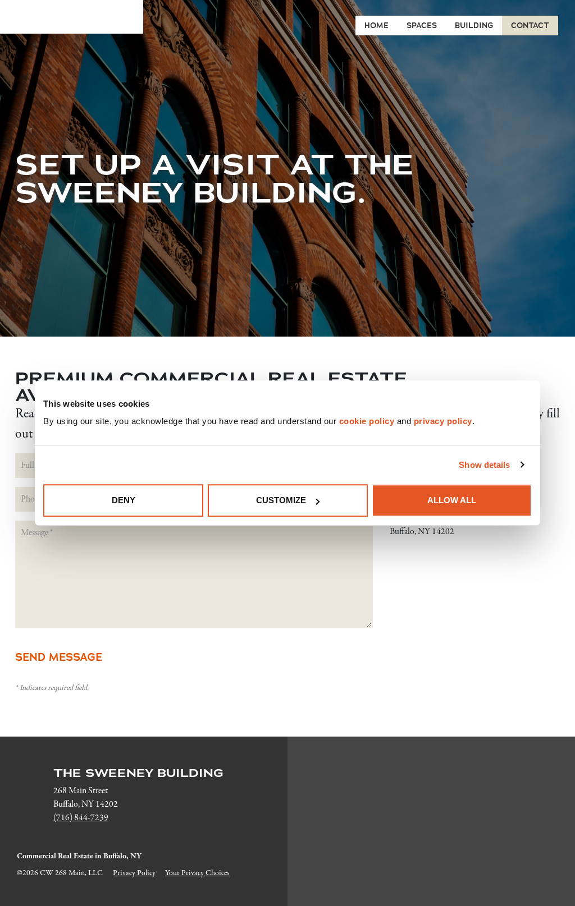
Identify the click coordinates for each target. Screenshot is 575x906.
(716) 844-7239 (80, 818)
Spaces (422, 25)
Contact (530, 25)
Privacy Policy (134, 873)
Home (376, 25)
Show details (484, 465)
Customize (281, 500)
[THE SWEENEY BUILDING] (71, 17)
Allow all (451, 500)
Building (474, 25)
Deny (123, 500)
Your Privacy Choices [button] (197, 873)
